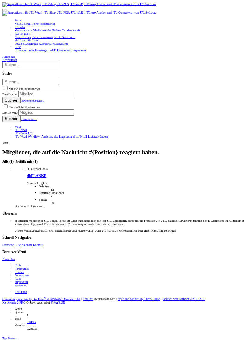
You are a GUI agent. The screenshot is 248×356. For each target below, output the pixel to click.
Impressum (21, 282)
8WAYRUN (58, 302)
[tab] (26, 162)
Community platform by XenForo (41, 299)
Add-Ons (88, 299)
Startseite (8, 244)
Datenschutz (22, 275)
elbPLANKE (36, 176)
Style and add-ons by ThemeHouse (139, 299)
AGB (18, 278)
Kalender (26, 244)
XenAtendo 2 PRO (13, 302)
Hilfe (18, 244)
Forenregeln (22, 268)
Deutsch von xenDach (184, 299)
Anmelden (8, 259)
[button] (4, 10)
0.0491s (31, 322)
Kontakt (38, 244)
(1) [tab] (8, 162)
